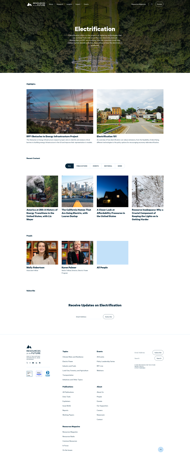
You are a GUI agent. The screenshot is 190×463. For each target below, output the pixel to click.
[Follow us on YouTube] (33, 362)
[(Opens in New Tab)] (29, 372)
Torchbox (142, 368)
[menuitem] (51, 4)
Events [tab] (96, 166)
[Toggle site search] (152, 4)
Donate (159, 4)
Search (159, 358)
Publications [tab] (82, 166)
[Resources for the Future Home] (37, 4)
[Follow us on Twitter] (27, 363)
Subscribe (158, 352)
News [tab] (120, 166)
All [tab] (69, 166)
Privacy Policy (139, 366)
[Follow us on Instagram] (39, 362)
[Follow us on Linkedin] (36, 362)
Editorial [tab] (108, 166)
